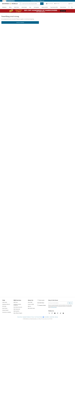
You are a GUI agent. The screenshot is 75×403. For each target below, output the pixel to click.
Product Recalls (5, 310)
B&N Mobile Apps (31, 308)
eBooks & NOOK (45, 7)
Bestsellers (4, 7)
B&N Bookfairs (16, 311)
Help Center (4, 302)
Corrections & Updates (6, 312)
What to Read (24, 7)
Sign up (70, 302)
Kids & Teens (16, 7)
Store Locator (41, 300)
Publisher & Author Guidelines (17, 305)
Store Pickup (4, 308)
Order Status (41, 302)
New (30, 7)
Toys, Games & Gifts (54, 7)
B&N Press (16, 302)
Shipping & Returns (6, 304)
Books (10, 7)
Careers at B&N (31, 304)
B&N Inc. (29, 306)
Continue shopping (20, 22)
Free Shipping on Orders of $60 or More (37, 0)
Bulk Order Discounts (18, 307)
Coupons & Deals (42, 305)
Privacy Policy (53, 307)
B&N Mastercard (17, 309)
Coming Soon (36, 7)
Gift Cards (4, 306)
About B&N (30, 302)
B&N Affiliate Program (18, 313)
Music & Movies (63, 7)
